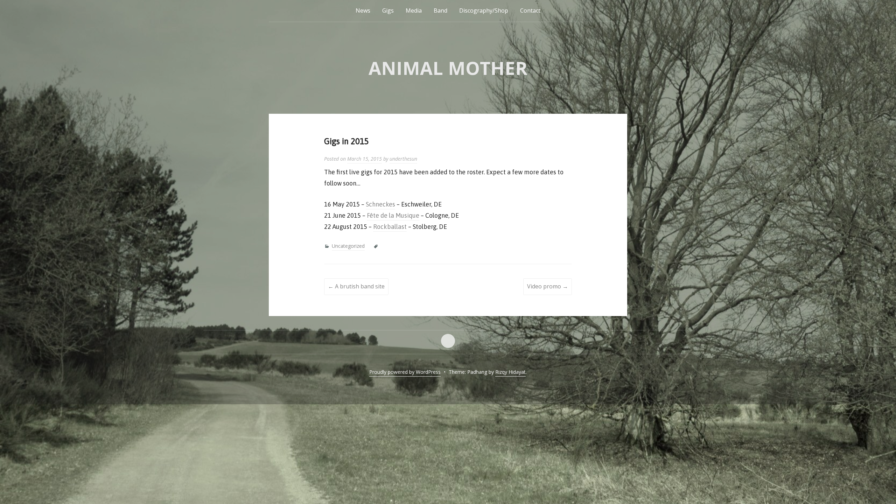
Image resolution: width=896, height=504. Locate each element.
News (363, 10)
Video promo (547, 286)
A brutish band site (356, 286)
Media (414, 10)
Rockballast (390, 226)
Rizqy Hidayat (510, 372)
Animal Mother (448, 67)
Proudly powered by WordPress (405, 372)
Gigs (388, 10)
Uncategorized (348, 246)
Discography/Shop (483, 10)
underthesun (403, 158)
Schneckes (380, 204)
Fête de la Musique (393, 215)
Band (440, 10)
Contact (530, 10)
